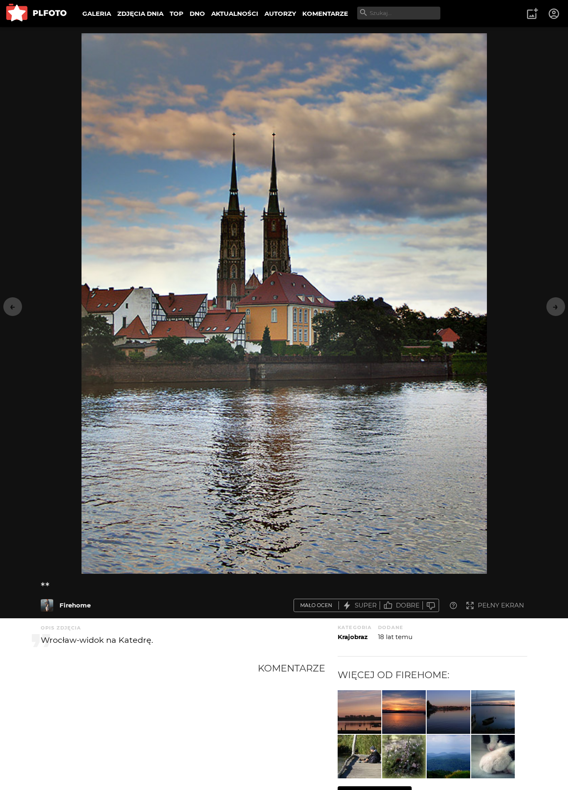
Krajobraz (353, 637)
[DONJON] (448, 756)
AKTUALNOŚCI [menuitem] (234, 13)
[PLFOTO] (36, 13)
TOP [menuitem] (176, 13)
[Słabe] (430, 605)
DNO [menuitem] (197, 13)
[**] (47, 605)
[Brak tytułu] (404, 712)
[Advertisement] (149, 725)
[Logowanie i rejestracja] (554, 14)
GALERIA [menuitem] (96, 13)
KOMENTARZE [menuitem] (325, 13)
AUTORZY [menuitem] (280, 13)
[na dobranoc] (448, 712)
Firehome (75, 605)
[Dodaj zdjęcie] (532, 14)
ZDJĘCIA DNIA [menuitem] (140, 13)
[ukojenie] (493, 712)
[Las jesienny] (404, 756)
